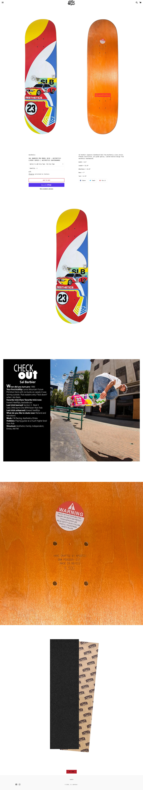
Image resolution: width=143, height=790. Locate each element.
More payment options (46, 188)
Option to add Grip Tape (37, 164)
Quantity (32, 168)
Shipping (31, 174)
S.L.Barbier (73, 784)
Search (71, 779)
